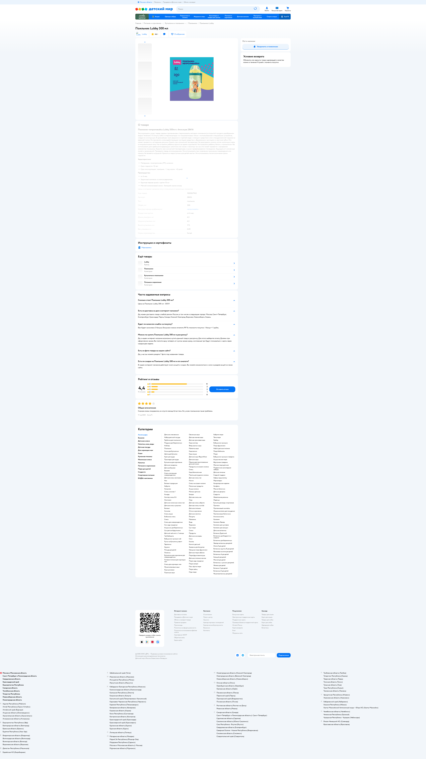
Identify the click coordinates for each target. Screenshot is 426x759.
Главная (138, 23)
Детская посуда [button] (144, 447)
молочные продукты (196, 486)
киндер (167, 494)
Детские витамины (219, 530)
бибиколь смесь (169, 517)
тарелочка (167, 544)
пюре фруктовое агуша (197, 555)
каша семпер (193, 443)
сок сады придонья (170, 525)
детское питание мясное (197, 558)
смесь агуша (168, 514)
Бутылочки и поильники (174, 23)
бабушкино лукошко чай (172, 539)
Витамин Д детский (220, 533)
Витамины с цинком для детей (223, 563)
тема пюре (217, 437)
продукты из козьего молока (199, 467)
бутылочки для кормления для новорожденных (174, 556)
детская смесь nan (195, 478)
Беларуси (163, 658)
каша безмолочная (195, 472)
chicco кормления (195, 511)
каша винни (193, 451)
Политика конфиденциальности (185, 628)
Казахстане (155, 658)
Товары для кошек (268, 614)
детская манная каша (196, 437)
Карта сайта (178, 640)
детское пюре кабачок (197, 553)
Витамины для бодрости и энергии (222, 537)
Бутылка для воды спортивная (223, 503)
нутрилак (167, 489)
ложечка (167, 553)
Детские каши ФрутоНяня (198, 457)
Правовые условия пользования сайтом (164, 654)
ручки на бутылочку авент (173, 542)
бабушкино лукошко (220, 443)
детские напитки (195, 514)
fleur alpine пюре (195, 566)
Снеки (191, 530)
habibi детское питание (221, 448)
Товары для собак (267, 620)
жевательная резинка (220, 497)
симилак (167, 511)
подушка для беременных (173, 443)
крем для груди (169, 457)
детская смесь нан (195, 497)
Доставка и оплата (180, 614)
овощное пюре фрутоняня (198, 550)
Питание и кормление (152, 23)
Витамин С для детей (220, 568)
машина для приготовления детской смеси (198, 463)
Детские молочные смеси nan (174, 503)
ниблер (167, 446)
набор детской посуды (172, 437)
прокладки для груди (171, 459)
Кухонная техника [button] (145, 456)
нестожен (167, 500)
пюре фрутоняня (219, 446)
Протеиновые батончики (222, 514)
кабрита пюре (218, 435)
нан (165, 481)
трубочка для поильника (172, 440)
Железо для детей (219, 565)
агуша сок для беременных (173, 528)
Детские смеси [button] (144, 441)
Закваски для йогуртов (196, 547)
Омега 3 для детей (219, 546)
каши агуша (193, 454)
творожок (192, 525)
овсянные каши (194, 435)
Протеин (216, 505)
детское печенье (219, 472)
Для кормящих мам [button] (145, 450)
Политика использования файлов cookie (185, 631)
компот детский (194, 544)
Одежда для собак (268, 625)
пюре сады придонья (196, 561)
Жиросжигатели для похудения (224, 511)
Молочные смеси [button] (145, 459)
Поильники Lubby (207, 23)
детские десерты (219, 492)
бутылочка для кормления (173, 462)
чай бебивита (169, 536)
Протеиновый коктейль (221, 508)
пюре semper (193, 564)
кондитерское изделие (221, 483)
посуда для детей (170, 550)
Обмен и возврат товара (182, 620)
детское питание (195, 508)
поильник (167, 448)
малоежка (192, 519)
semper (191, 494)
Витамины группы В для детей (223, 549)
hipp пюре (192, 572)
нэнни (191, 481)
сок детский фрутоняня (172, 530)
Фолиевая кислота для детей (223, 551)
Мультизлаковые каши (171, 567)
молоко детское (194, 492)
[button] (285, 17)
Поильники (192, 23)
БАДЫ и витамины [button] (145, 478)
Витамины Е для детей (220, 571)
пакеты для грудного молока (198, 475)
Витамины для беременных (222, 540)
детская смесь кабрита (196, 503)
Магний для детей (219, 560)
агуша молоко (194, 489)
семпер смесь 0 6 (170, 497)
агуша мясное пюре (220, 459)
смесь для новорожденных (173, 522)
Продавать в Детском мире (183, 617)
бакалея (167, 471)
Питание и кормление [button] (146, 466)
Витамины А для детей (221, 554)
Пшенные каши (169, 573)
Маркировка (146, 247)
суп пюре (192, 528)
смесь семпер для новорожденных (170, 474)
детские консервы (195, 536)
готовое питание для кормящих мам (175, 560)
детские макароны (170, 465)
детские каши (193, 459)
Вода (190, 522)
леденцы (216, 500)
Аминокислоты (218, 517)
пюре (215, 454)
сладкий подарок (219, 475)
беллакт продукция (171, 483)
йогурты (192, 517)
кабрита (167, 486)
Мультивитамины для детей (222, 574)
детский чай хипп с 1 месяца (174, 533)
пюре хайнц (193, 569)
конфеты (216, 486)
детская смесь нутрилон (172, 505)
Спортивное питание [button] (146, 475)
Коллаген (216, 519)
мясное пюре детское (221, 465)
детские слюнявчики (171, 435)
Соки (190, 539)
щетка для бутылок (170, 454)
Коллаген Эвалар (219, 522)
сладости (216, 494)
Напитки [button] (141, 463)
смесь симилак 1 (170, 492)
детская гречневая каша (197, 440)
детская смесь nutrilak (196, 505)
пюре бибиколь (219, 451)
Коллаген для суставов (221, 525)
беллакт (167, 508)
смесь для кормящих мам (172, 564)
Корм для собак (267, 622)
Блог (234, 630)
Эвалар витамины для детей (222, 543)
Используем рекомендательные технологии (150, 656)
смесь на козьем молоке (197, 483)
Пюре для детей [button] (144, 469)
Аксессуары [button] (143, 435)
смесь (166, 519)
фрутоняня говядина (220, 462)
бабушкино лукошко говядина (223, 457)
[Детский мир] (154, 9)
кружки (167, 547)
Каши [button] (140, 453)
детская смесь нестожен (172, 478)
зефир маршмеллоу (220, 478)
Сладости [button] (142, 472)
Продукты (192, 533)
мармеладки (217, 481)
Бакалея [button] (141, 438)
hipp (190, 500)
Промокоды (178, 625)
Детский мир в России (143, 658)
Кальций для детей (219, 557)
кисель (191, 542)
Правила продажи (180, 622)
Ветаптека (265, 628)
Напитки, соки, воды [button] (146, 444)
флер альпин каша (195, 446)
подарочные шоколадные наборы (222, 468)
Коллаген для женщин (220, 528)
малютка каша (194, 448)
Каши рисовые (169, 570)
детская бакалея (169, 468)
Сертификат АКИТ (180, 635)
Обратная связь (179, 638)
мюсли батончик (219, 489)
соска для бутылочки (171, 451)
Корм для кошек (267, 617)
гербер (215, 440)
